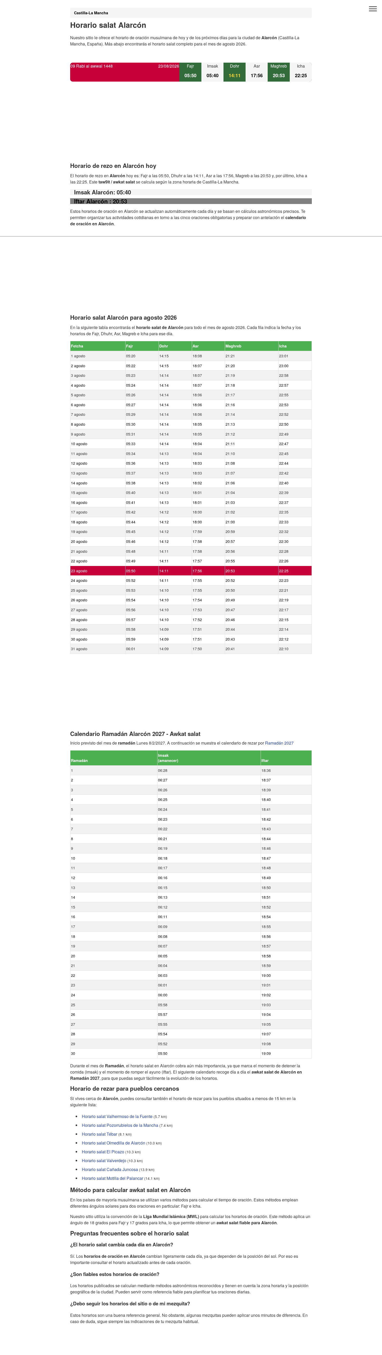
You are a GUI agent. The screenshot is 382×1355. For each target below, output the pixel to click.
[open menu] (373, 9)
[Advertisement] (191, 126)
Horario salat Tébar (99, 1134)
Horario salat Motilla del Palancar (112, 1178)
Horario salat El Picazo (103, 1152)
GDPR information (87, 1348)
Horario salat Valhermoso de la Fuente (117, 1116)
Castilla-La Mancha (91, 12)
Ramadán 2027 (279, 743)
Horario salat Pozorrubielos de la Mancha (120, 1125)
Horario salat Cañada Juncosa (110, 1169)
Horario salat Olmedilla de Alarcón (113, 1143)
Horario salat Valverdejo (104, 1160)
